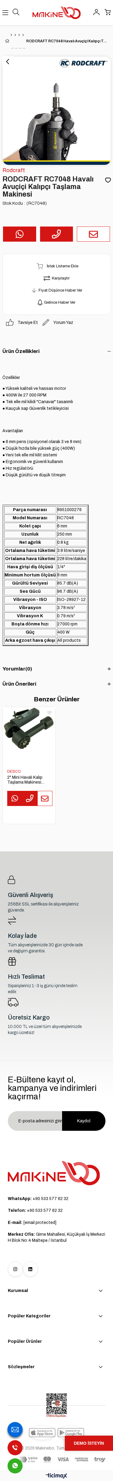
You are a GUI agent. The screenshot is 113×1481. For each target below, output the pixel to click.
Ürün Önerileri (19, 684)
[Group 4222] (54, 1173)
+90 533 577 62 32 (38, 1198)
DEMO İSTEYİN (89, 1443)
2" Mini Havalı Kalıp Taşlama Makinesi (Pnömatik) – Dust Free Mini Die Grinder (26, 780)
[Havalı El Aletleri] (15, 35)
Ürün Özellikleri (20, 351)
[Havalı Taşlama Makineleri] (19, 35)
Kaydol (83, 1121)
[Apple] (42, 1432)
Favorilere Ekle (49, 712)
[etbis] (56, 1405)
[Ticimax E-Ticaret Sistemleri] (56, 1476)
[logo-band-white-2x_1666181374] (62, 1460)
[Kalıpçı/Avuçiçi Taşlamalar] (23, 35)
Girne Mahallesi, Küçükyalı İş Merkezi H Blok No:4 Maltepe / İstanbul (56, 1237)
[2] (29, 733)
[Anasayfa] (11, 35)
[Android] (70, 1432)
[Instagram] (15, 1269)
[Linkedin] (30, 1269)
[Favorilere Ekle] (108, 181)
